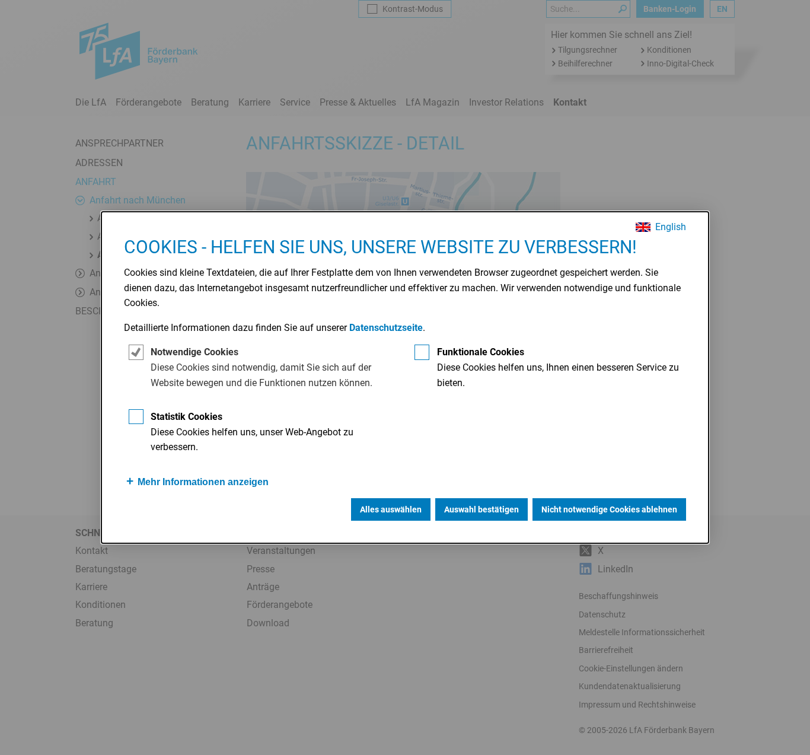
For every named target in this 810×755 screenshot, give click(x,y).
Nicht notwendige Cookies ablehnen (609, 509)
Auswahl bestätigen (481, 509)
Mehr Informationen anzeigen (203, 482)
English (670, 227)
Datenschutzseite (386, 327)
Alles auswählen (391, 509)
